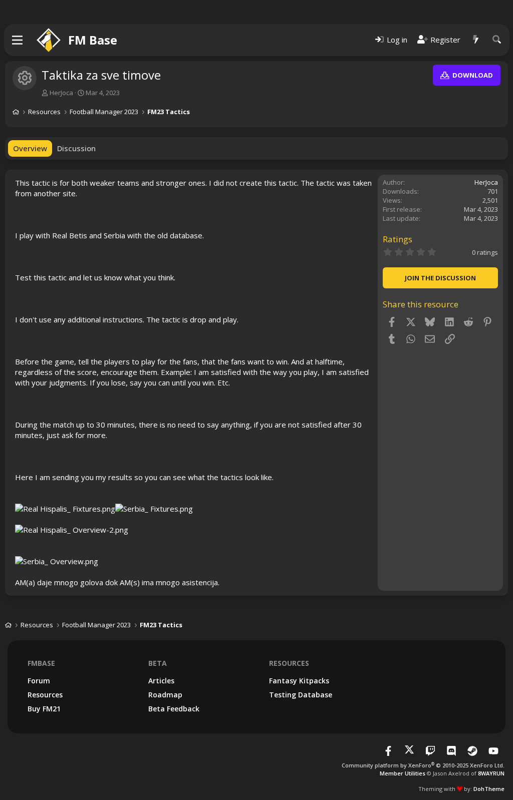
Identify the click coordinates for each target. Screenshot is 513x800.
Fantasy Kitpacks (299, 680)
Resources (45, 694)
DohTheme (488, 788)
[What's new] (475, 40)
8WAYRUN (491, 773)
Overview (30, 148)
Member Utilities (402, 773)
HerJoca (61, 92)
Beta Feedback (173, 708)
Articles (161, 680)
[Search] (496, 40)
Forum (39, 680)
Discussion (76, 148)
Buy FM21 (44, 708)
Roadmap (165, 694)
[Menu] (18, 40)
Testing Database (300, 694)
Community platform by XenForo (423, 765)
